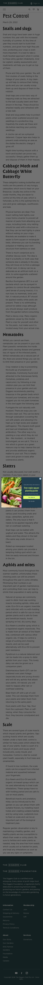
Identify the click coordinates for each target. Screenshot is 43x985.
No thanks (32, 501)
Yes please (31, 497)
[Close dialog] (40, 479)
